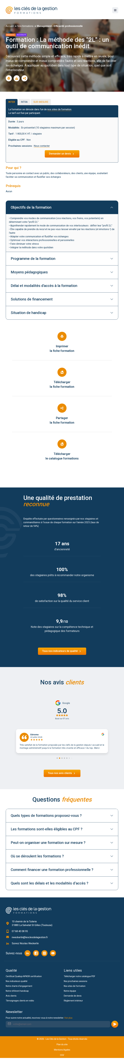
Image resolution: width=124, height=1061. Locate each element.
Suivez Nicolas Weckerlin (25, 943)
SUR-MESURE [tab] (40, 102)
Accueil (10, 26)
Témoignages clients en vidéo (20, 1000)
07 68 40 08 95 (20, 931)
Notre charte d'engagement (19, 986)
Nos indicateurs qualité (16, 981)
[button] (57, 758)
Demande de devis (73, 996)
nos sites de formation (59, 109)
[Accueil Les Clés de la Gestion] (28, 910)
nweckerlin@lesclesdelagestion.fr (30, 937)
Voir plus (68, 1018)
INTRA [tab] (24, 102)
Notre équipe (70, 991)
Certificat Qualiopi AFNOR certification (24, 976)
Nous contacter (42, 145)
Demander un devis (60, 153)
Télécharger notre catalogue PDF (79, 976)
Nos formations (25, 26)
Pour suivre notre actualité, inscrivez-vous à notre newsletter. (39, 1018)
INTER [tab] (11, 102)
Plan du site (62, 1044)
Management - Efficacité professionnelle (60, 26)
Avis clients (11, 996)
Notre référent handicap (17, 991)
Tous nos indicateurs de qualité (60, 651)
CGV (62, 1055)
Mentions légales (62, 1050)
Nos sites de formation (74, 986)
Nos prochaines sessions (75, 981)
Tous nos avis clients (60, 773)
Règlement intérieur (73, 1000)
